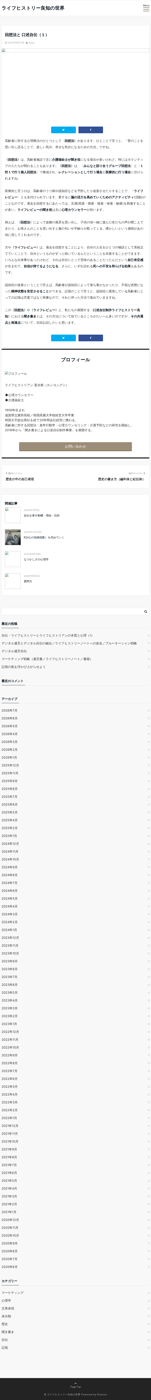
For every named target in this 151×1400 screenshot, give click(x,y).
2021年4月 (9, 1188)
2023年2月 (10, 1016)
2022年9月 (10, 1055)
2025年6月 (10, 804)
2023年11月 (10, 945)
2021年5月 (9, 1181)
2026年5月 (10, 726)
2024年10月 (10, 859)
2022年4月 (10, 1094)
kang (31, 42)
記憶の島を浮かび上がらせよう (24, 667)
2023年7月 (9, 977)
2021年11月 (10, 1134)
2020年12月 (10, 1220)
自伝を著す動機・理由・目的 (42, 515)
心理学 (6, 1300)
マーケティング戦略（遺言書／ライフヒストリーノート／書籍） (47, 659)
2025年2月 (10, 828)
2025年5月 (10, 812)
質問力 (28, 581)
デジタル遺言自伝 (14, 651)
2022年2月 (10, 1110)
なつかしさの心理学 (36, 559)
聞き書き (8, 1332)
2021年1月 (9, 1212)
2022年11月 (10, 1039)
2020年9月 (10, 1243)
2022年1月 (9, 1118)
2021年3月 (9, 1196)
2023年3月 (10, 1008)
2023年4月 (10, 1000)
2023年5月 (10, 992)
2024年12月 (10, 844)
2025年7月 (9, 797)
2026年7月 (9, 710)
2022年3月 (10, 1102)
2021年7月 (9, 1165)
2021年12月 (10, 1126)
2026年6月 (10, 718)
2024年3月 (10, 914)
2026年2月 (10, 750)
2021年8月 (9, 1157)
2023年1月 (9, 1024)
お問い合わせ (75, 446)
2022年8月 (10, 1063)
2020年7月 (9, 1259)
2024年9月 (10, 867)
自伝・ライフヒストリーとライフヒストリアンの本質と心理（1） (48, 635)
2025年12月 (10, 765)
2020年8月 (10, 1251)
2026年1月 (9, 757)
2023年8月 (10, 969)
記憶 (5, 1347)
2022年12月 (10, 1032)
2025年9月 (10, 781)
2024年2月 (10, 922)
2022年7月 (9, 1071)
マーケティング (13, 1293)
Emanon (102, 1394)
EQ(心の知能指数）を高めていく (44, 537)
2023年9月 (10, 961)
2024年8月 (10, 875)
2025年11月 (10, 773)
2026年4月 (10, 734)
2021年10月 (10, 1141)
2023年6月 (10, 985)
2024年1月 (9, 930)
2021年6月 (9, 1173)
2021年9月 (9, 1149)
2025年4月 (10, 820)
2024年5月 (10, 898)
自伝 (5, 1340)
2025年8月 (10, 789)
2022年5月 (10, 1086)
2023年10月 (10, 953)
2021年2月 (9, 1204)
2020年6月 (10, 1267)
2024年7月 (9, 883)
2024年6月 (10, 891)
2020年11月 (10, 1228)
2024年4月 (10, 906)
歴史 (5, 1324)
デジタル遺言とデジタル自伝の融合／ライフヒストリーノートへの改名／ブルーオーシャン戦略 (69, 643)
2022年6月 (10, 1079)
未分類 (6, 1316)
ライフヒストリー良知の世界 (33, 8)
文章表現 (8, 1308)
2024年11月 (10, 851)
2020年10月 (10, 1235)
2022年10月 (10, 1047)
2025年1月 (9, 836)
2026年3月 (10, 742)
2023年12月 (10, 938)
